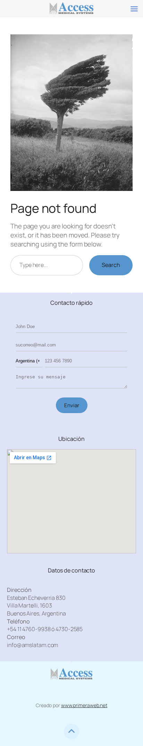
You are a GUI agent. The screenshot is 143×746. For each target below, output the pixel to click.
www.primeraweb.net (84, 705)
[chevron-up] (71, 731)
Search (111, 265)
